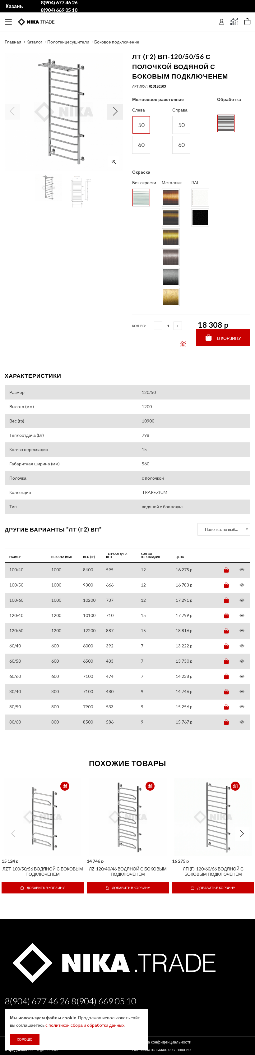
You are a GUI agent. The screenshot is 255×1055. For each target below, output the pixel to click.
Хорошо (25, 1039)
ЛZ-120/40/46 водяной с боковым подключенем (128, 871)
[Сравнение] (234, 21)
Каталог (34, 41)
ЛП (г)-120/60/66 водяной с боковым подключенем (213, 871)
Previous (13, 834)
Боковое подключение (116, 41)
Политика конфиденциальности (161, 1041)
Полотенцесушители (68, 41)
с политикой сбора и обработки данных (84, 1025)
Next (242, 834)
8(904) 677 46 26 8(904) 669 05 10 (70, 1001)
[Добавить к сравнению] (64, 786)
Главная (13, 41)
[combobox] (223, 529)
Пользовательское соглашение (161, 1049)
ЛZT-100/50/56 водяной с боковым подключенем (42, 871)
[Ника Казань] (112, 961)
